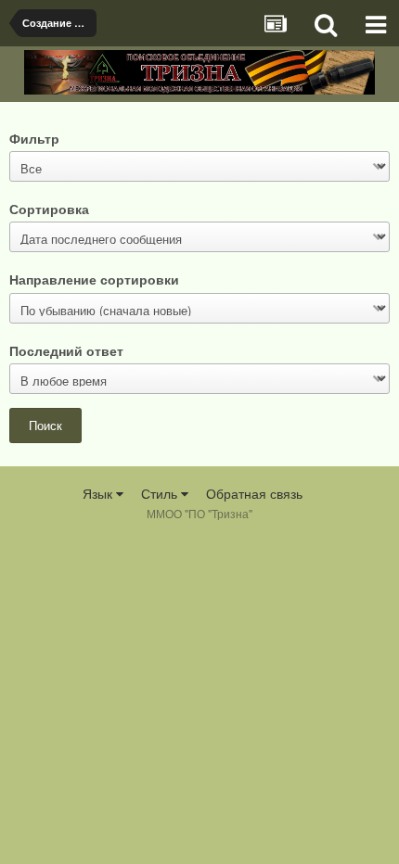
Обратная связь (254, 493)
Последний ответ (66, 350)
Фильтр (34, 137)
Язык (99, 493)
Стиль (161, 493)
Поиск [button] (45, 425)
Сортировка (49, 208)
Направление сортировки (94, 278)
